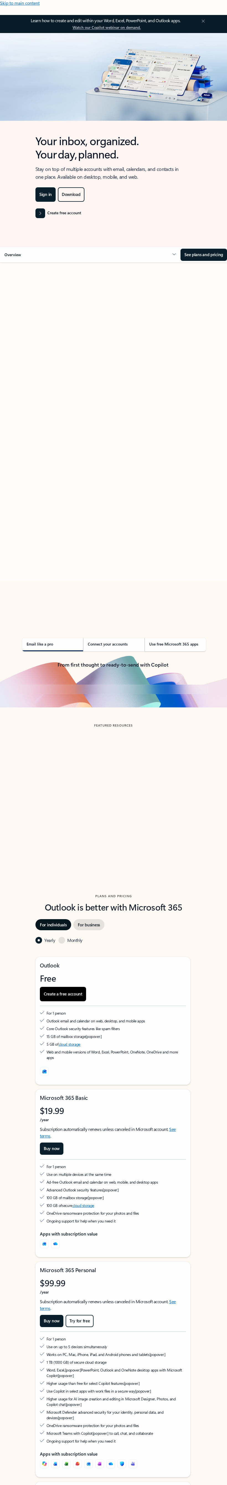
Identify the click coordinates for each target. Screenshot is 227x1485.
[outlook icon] (44, 1175)
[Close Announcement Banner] (202, 21)
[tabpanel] (113, 442)
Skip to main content (20, 3)
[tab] (33, 318)
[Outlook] (44, 1347)
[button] (90, 254)
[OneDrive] (55, 1347)
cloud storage (70, 1147)
